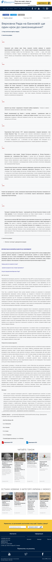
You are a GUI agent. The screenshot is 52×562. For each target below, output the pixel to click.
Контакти (29, 539)
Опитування (11, 8)
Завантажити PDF (8, 442)
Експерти (4, 8)
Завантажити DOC (33, 442)
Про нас (49, 539)
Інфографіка (24, 8)
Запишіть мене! (33, 527)
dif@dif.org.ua (4, 542)
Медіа (20, 8)
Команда (39, 539)
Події (7, 8)
